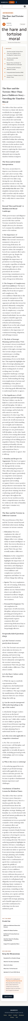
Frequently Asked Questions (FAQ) (15, 72)
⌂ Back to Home (8, 996)
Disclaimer (21, 1015)
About (10, 1015)
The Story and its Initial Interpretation (12, 59)
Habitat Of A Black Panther (11, 930)
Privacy (12, 1017)
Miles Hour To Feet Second (10, 968)
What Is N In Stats (8, 965)
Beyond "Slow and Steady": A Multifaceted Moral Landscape (14, 63)
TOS (17, 1017)
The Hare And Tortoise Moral (14, 981)
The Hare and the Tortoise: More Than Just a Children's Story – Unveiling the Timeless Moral (15, 53)
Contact (15, 1015)
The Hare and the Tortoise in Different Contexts (14, 68)
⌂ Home (12, 2)
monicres (4, 2)
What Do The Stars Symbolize (11, 961)
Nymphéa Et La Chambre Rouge (12, 958)
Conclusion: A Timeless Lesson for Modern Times (15, 76)
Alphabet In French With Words (12, 972)
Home (5, 1015)
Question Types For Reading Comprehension (11, 939)
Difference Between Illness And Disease (12, 926)
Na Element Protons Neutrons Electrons (11, 934)
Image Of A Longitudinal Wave (11, 944)
